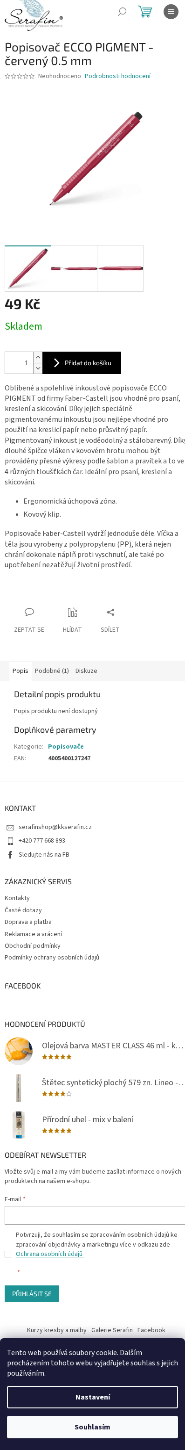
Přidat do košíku (88, 363)
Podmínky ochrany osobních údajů (52, 957)
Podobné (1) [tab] (52, 671)
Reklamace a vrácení (33, 934)
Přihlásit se (32, 1294)
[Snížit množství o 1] (37, 368)
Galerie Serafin (112, 1330)
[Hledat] (122, 11)
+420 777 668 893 (42, 840)
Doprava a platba (28, 922)
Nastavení (92, 1397)
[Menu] (171, 11)
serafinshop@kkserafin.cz (55, 827)
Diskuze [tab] (86, 671)
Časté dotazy (23, 910)
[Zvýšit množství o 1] (37, 357)
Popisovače (66, 746)
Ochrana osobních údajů (50, 1254)
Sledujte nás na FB (44, 854)
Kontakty (17, 898)
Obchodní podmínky (33, 946)
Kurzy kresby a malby (57, 1330)
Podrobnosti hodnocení (118, 76)
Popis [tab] (20, 671)
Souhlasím (92, 1427)
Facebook (151, 1330)
